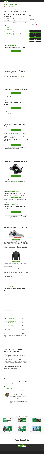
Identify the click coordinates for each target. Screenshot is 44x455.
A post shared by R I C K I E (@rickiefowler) (12, 314)
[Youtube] (23, 440)
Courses (37, 1)
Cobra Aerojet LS (9, 22)
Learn (33, 1)
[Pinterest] (21, 440)
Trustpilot (5, 454)
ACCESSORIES (35, 39)
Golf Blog (11, 1)
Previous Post (7, 409)
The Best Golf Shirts (13, 286)
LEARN (35, 36)
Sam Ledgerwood (7, 6)
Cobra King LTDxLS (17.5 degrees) (12, 321)
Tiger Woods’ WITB (12, 45)
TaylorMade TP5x (9, 33)
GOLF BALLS (35, 33)
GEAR (35, 41)
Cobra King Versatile (9, 29)
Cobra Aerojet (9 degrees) (11, 318)
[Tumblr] (28, 440)
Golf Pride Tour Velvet (9, 34)
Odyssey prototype (17, 181)
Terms (22, 449)
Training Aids (23, 1)
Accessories (28, 1)
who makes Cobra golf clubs (14, 98)
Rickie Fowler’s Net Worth (9, 388)
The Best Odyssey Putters (14, 191)
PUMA (9, 329)
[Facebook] (16, 440)
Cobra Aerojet (9, 20)
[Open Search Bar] (39, 1)
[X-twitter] (18, 440)
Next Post (10, 409)
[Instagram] (25, 440)
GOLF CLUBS (35, 30)
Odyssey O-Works (10, 325)
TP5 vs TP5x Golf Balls (13, 204)
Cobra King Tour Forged (11, 322)
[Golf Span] (6, 1)
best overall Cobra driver (21, 76)
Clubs (18, 1)
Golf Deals (15, 1)
